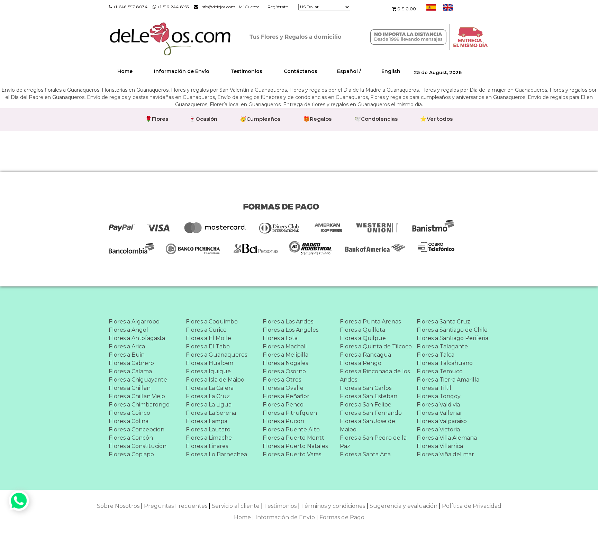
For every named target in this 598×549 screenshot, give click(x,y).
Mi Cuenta (249, 6)
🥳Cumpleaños (260, 119)
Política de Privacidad (471, 506)
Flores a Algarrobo (134, 321)
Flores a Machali (285, 346)
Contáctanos (300, 71)
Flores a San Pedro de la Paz (373, 441)
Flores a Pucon (283, 421)
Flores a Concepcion (136, 429)
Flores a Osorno (284, 371)
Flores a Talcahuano (445, 363)
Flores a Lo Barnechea (216, 454)
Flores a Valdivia (438, 404)
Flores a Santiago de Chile (452, 330)
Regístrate (278, 6)
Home (125, 71)
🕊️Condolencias (376, 119)
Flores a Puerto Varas (292, 454)
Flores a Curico (206, 330)
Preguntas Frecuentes (175, 506)
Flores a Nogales (285, 363)
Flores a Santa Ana (365, 454)
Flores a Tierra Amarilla (448, 379)
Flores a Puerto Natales (295, 446)
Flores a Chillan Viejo (137, 396)
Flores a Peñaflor (286, 396)
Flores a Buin (127, 354)
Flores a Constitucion (137, 446)
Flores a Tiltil (434, 388)
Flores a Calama (130, 371)
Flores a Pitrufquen (290, 413)
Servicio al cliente (236, 506)
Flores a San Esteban (368, 396)
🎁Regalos (317, 119)
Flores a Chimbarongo (139, 404)
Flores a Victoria (438, 429)
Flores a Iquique (208, 371)
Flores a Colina (128, 421)
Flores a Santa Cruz (443, 321)
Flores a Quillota (362, 330)
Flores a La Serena (211, 413)
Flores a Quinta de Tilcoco (376, 346)
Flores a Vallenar (439, 413)
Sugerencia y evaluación (403, 506)
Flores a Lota (280, 338)
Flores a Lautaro (208, 429)
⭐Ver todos (436, 119)
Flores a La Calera (210, 388)
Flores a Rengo (360, 363)
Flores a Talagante (442, 346)
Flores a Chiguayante (138, 379)
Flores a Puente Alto (291, 429)
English (390, 71)
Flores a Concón (131, 437)
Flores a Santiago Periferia (452, 338)
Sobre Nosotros (118, 506)
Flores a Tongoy (439, 396)
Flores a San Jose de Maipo (367, 425)
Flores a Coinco (129, 413)
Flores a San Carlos (365, 388)
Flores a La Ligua (209, 404)
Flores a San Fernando (371, 413)
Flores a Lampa (206, 421)
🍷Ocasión (203, 119)
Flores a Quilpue (363, 338)
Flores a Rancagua (365, 354)
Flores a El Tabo (208, 346)
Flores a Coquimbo (212, 321)
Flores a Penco (283, 404)
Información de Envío (181, 71)
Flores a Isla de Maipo (215, 379)
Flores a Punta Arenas (370, 321)
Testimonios (246, 71)
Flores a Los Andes (288, 321)
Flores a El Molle (208, 338)
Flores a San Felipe (365, 404)
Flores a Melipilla (285, 354)
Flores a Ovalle (283, 388)
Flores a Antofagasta (137, 338)
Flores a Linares (207, 446)
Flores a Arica (127, 346)
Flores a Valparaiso (442, 421)
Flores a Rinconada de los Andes (375, 375)
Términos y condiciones (333, 506)
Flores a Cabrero (131, 363)
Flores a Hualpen (209, 363)
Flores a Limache (209, 437)
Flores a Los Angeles (290, 330)
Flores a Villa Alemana (447, 437)
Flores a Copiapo (131, 454)
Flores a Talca (435, 354)
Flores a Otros (282, 379)
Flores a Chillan (130, 388)
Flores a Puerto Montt (293, 437)
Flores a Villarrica (440, 446)
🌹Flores (156, 119)
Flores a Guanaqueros (216, 354)
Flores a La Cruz (208, 396)
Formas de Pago (341, 517)
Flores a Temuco (440, 371)
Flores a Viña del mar (445, 454)
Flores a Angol (128, 330)
